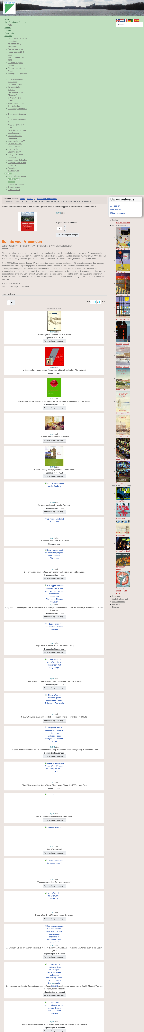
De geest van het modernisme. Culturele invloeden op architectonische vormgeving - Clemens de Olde (54, 750)
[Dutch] (122, 20)
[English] (118, 20)
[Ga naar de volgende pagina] (102, 302)
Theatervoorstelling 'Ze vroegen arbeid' (54, 882)
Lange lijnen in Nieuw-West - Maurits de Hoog (54, 646)
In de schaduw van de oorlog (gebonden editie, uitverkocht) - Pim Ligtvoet (54, 370)
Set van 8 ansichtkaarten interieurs (54, 437)
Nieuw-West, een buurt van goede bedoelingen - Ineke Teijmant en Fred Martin (54, 717)
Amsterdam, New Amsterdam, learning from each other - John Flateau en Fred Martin (54, 401)
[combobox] (129, 24)
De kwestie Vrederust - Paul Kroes (54, 541)
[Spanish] (137, 20)
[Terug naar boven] (140, 1027)
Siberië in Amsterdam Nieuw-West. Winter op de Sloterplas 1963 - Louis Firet (54, 785)
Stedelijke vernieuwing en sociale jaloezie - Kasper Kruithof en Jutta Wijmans (54, 1024)
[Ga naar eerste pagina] (87, 302)
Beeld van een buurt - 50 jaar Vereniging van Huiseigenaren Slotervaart (54, 572)
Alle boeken (115, 206)
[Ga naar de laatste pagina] (104, 302)
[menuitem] (6, 19)
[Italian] (133, 20)
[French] (126, 20)
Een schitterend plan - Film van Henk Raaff (54, 816)
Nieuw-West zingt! (54, 849)
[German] (129, 20)
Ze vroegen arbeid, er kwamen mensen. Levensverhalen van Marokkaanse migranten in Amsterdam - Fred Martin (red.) (54, 949)
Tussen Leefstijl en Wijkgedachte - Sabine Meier (54, 470)
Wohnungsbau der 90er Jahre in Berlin (54, 335)
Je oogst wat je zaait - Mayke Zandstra (54, 505)
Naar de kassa (116, 209)
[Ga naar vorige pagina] (89, 302)
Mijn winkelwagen (117, 213)
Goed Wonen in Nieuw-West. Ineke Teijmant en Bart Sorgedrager (54, 681)
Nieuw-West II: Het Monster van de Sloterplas (54, 915)
